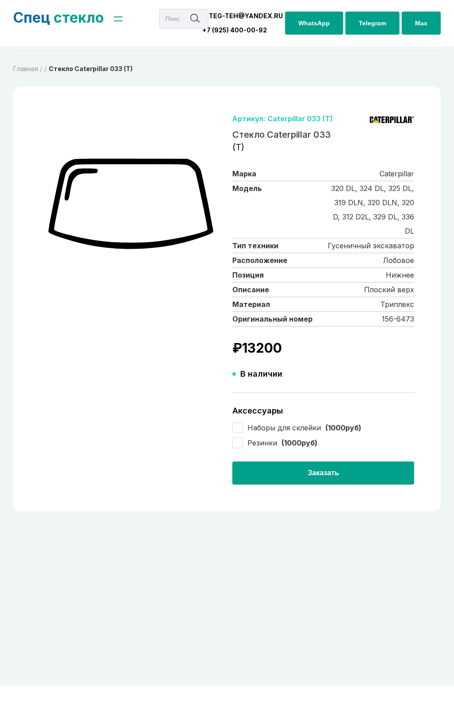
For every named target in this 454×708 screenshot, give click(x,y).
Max (421, 23)
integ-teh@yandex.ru (242, 16)
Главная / (27, 68)
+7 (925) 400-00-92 (234, 30)
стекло (58, 17)
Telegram (372, 23)
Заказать (323, 473)
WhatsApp (314, 23)
